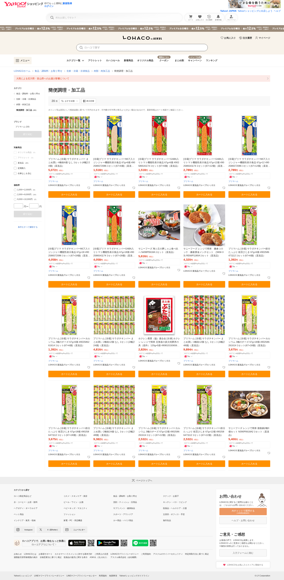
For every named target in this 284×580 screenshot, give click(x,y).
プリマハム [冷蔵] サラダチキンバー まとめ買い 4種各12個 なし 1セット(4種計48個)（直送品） (204, 342)
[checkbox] (15, 163)
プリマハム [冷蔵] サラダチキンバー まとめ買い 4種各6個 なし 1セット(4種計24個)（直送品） (69, 162)
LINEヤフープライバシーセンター (82, 576)
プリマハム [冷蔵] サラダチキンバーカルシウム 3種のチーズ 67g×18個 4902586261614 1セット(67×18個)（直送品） (249, 342)
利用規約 (103, 576)
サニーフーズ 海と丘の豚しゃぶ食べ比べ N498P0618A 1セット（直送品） (158, 250)
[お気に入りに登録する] (88, 188)
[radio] (15, 190)
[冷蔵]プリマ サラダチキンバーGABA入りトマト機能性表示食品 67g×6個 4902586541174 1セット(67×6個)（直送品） (158, 162)
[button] (69, 101)
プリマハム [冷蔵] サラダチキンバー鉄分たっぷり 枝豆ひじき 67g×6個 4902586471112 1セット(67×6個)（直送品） (249, 252)
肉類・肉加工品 (102, 71)
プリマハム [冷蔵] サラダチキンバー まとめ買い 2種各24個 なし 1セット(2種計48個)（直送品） (114, 431)
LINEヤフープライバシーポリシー (49, 576)
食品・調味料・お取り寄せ (48, 71)
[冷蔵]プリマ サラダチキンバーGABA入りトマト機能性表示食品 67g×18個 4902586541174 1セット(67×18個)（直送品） (113, 252)
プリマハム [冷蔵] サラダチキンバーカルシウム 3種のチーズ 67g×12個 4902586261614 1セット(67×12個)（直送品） (159, 431)
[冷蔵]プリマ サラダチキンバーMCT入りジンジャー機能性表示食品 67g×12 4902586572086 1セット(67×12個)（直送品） (249, 163)
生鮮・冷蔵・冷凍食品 (78, 71)
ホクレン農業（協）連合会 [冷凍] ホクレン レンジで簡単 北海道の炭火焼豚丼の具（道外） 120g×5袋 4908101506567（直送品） (159, 342)
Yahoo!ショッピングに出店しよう (255, 11)
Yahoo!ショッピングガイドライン (134, 576)
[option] (28, 127)
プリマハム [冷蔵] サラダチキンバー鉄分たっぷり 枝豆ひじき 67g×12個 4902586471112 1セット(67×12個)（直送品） (204, 431)
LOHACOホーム (22, 71)
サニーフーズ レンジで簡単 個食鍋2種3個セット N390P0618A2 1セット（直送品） (248, 431)
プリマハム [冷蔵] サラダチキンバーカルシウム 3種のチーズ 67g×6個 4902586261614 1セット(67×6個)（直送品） (69, 342)
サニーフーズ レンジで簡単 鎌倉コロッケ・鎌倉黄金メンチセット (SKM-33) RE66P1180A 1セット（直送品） (203, 252)
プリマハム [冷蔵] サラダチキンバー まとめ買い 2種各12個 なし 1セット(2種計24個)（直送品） (114, 342)
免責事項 (113, 576)
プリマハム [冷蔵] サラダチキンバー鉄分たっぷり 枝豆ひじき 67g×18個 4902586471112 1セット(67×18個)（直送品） (69, 431)
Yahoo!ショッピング (23, 576)
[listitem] (142, 78)
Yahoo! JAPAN (228, 11)
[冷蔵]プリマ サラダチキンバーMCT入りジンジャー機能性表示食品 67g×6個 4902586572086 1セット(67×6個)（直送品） (114, 163)
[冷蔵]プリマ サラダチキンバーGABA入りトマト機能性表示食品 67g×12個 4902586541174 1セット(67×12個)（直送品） (203, 163)
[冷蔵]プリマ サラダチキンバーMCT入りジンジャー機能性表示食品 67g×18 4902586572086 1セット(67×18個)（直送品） (69, 252)
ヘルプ (277, 11)
